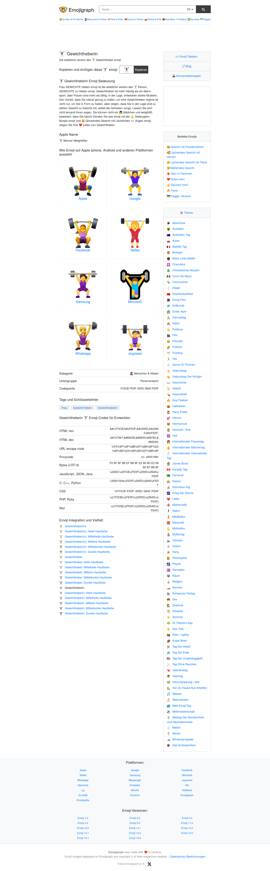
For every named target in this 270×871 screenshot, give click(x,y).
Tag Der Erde (178, 652)
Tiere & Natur (116, 19)
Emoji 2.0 (135, 818)
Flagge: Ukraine (179, 196)
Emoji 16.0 (135, 838)
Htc (187, 785)
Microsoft (135, 301)
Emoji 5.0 (135, 823)
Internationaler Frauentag (185, 441)
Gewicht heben (82, 408)
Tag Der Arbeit (178, 646)
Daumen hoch (177, 185)
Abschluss (176, 223)
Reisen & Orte (152, 19)
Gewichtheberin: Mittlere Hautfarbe (83, 603)
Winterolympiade (180, 739)
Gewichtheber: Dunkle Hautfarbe (82, 582)
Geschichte (176, 382)
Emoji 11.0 (187, 823)
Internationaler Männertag (186, 447)
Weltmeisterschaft (181, 711)
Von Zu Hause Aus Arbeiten (187, 688)
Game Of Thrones (181, 364)
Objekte (181, 19)
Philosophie (177, 558)
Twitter (135, 249)
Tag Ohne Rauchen (182, 664)
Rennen (174, 587)
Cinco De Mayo (179, 276)
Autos (173, 240)
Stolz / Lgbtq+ (178, 634)
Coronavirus (177, 282)
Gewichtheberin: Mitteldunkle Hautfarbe (86, 608)
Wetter (173, 727)
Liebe (173, 499)
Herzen (174, 418)
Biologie (174, 252)
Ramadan (176, 570)
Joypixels (135, 353)
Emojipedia (83, 800)
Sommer (175, 617)
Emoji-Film (176, 300)
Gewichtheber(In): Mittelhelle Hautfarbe (86, 536)
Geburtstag (176, 370)
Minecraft (175, 522)
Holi (172, 435)
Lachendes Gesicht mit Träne (187, 162)
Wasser (174, 694)
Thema (187, 212)
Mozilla (135, 790)
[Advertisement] (135, 38)
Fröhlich (174, 347)
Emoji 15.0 (187, 833)
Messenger (135, 780)
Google (135, 198)
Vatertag (175, 676)
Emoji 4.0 (83, 823)
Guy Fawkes (177, 400)
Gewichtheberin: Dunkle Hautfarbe (83, 613)
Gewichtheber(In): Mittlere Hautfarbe (84, 541)
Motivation (176, 528)
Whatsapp (83, 353)
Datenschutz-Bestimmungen (187, 856)
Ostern (174, 546)
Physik (174, 564)
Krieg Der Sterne (180, 493)
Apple (83, 198)
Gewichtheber (70, 557)
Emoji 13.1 (83, 833)
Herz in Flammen (179, 173)
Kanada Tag (177, 469)
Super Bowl (177, 640)
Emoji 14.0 (135, 833)
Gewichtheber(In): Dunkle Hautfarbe (84, 552)
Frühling (174, 353)
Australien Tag (178, 234)
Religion (174, 581)
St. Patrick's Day (180, 623)
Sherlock (175, 605)
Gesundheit (177, 394)
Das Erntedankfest (181, 745)
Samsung (83, 301)
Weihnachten (178, 699)
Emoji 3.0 (187, 818)
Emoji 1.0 (83, 818)
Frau (64, 408)
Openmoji (83, 785)
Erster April (176, 311)
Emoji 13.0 (187, 828)
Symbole (193, 19)
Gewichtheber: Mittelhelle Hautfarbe (84, 567)
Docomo (135, 795)
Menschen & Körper (95, 19)
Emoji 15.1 (83, 838)
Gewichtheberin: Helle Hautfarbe (82, 593)
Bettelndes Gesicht (180, 168)
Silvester (175, 611)
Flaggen (205, 19)
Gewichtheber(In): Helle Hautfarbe (83, 531)
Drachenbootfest (180, 294)
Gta (172, 358)
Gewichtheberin (107, 408)
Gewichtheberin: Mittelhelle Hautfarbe (85, 598)
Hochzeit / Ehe (179, 429)
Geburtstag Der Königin (184, 376)
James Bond (177, 463)
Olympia (175, 540)
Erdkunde (175, 305)
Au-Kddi (83, 795)
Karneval (175, 475)
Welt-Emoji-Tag (179, 705)
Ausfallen (175, 229)
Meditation (176, 516)
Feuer (172, 190)
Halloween (176, 406)
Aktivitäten (168, 19)
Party (173, 552)
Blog (187, 66)
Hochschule (177, 424)
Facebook (83, 249)
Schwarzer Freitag (181, 593)
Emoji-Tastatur (187, 56)
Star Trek (175, 629)
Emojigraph (81, 9)
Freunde (175, 341)
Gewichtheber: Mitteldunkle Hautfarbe (85, 577)
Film (172, 335)
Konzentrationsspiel (187, 76)
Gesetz (174, 388)
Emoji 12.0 (83, 828)
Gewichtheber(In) (72, 526)
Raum (173, 575)
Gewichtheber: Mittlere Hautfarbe (82, 572)
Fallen (173, 323)
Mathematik (177, 504)
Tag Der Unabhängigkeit (184, 658)
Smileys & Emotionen (71, 19)
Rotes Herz (176, 179)
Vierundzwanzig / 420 (183, 682)
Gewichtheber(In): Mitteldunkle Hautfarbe (87, 547)
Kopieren (141, 69)
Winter (173, 733)
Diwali (173, 288)
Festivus (175, 329)
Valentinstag (177, 670)
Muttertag (175, 534)
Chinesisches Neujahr (183, 270)
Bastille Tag (177, 246)
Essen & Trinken (133, 19)
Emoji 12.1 (135, 828)
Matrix (173, 510)
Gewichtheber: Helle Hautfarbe (81, 562)
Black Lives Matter (181, 258)
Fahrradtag (176, 317)
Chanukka (176, 264)
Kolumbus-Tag (178, 487)
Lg (83, 790)
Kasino (174, 481)
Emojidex (135, 785)
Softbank (187, 790)
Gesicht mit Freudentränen (185, 147)
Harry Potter (177, 412)
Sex (172, 599)
